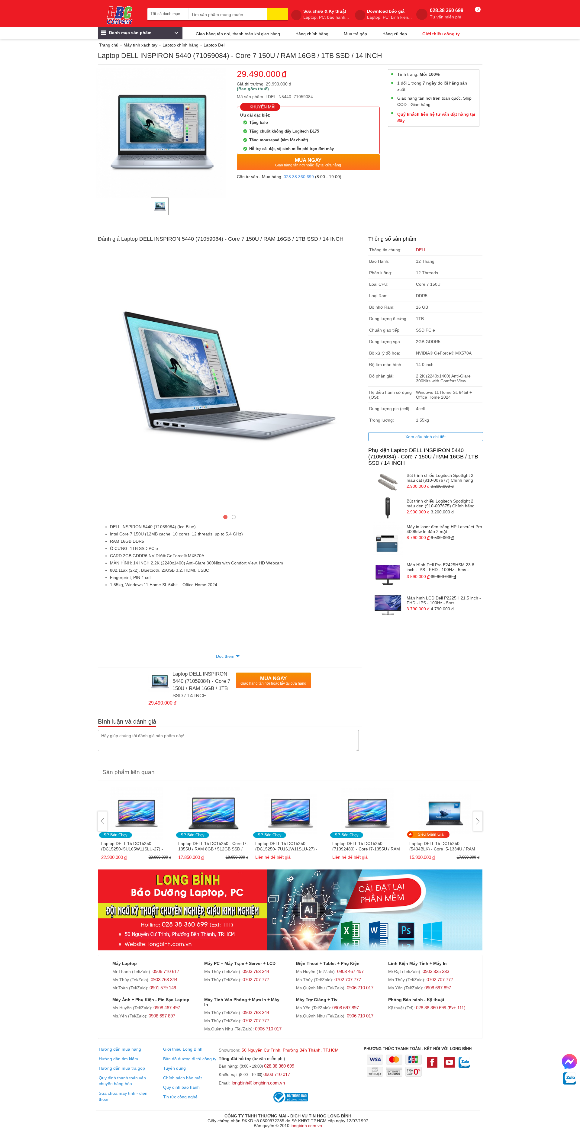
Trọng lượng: (381, 420)
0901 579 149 (163, 987)
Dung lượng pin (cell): (390, 408)
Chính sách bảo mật (182, 1077)
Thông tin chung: (385, 249)
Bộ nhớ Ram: (382, 307)
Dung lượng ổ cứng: (388, 318)
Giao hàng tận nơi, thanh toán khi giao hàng (238, 33)
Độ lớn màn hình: (385, 364)
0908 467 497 (350, 971)
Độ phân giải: (382, 376)
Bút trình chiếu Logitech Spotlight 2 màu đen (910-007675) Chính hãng (441, 503)
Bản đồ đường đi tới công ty (189, 1058)
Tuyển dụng (174, 1068)
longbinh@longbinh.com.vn (258, 1082)
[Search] (277, 14)
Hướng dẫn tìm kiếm (118, 1058)
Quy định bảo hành (181, 1087)
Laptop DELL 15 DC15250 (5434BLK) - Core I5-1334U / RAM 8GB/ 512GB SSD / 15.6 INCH (365, 846)
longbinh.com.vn (306, 1125)
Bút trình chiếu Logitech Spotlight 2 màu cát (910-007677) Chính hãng (440, 478)
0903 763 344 (164, 979)
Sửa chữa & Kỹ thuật (326, 14)
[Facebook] (433, 1065)
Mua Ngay (308, 162)
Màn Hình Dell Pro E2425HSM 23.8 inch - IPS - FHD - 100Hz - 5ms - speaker (440, 567)
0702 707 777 (256, 979)
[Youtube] (449, 1065)
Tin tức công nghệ (180, 1096)
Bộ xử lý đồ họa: (384, 353)
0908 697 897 (437, 987)
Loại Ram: (379, 295)
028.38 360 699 (446, 13)
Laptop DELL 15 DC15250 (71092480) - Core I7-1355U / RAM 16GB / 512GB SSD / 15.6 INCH (289, 846)
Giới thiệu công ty (441, 33)
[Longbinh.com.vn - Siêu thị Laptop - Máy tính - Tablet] (119, 15)
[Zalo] (464, 1065)
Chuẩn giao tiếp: (385, 330)
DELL (421, 249)
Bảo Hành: (379, 261)
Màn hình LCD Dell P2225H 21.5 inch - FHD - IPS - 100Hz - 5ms (444, 600)
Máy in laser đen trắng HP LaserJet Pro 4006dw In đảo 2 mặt (444, 529)
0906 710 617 (166, 971)
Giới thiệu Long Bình (182, 1049)
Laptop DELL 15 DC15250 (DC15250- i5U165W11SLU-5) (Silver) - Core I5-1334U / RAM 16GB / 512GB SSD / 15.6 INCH (439, 846)
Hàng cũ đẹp (394, 33)
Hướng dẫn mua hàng (120, 1049)
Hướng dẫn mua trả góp (122, 1068)
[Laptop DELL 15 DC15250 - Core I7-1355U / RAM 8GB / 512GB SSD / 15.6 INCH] (136, 811)
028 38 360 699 (441, 1007)
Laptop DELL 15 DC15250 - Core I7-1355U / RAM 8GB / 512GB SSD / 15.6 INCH (136, 846)
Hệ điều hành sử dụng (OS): (390, 395)
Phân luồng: (380, 272)
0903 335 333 (436, 971)
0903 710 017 (276, 1074)
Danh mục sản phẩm (129, 32)
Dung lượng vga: (385, 341)
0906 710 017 (360, 987)
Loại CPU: (378, 284)
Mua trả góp (355, 33)
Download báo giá (389, 14)
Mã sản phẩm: (250, 96)
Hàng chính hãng (311, 33)
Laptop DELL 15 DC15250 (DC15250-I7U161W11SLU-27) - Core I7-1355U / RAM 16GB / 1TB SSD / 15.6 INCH (210, 846)
